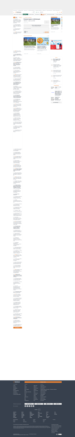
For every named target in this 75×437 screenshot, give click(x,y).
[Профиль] (61, 12)
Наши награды (53, 432)
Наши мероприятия (16, 390)
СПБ (16, 17)
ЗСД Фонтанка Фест (49, 10)
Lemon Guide (44, 10)
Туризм (35, 395)
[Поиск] (57, 12)
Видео (25, 390)
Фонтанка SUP (15, 10)
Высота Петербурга (43, 399)
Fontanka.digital (43, 394)
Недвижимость (27, 400)
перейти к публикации (28, 17)
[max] (25, 406)
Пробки (37, 12)
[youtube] (31, 406)
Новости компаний (28, 35)
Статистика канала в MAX (16, 394)
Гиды (25, 394)
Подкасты (35, 389)
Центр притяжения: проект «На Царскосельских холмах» (30, 47)
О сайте (14, 385)
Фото (34, 400)
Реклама (14, 389)
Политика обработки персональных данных (56, 425)
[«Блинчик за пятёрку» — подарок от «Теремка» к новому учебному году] (43, 41)
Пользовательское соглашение (54, 424)
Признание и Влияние (38, 10)
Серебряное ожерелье (31, 10)
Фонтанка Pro (42, 385)
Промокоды (56, 85)
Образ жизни (35, 385)
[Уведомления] (59, 12)
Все (14, 17)
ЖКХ (25, 399)
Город (25, 395)
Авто (25, 385)
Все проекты (42, 400)
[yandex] (33, 406)
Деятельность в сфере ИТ (54, 430)
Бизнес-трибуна (27, 389)
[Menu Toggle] (14, 12)
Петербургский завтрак (56, 10)
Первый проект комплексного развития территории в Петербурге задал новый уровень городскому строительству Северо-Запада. (29, 49)
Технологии (35, 394)
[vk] (29, 406)
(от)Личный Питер (20, 10)
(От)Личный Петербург (44, 390)
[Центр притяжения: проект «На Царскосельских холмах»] (30, 41)
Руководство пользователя (54, 431)
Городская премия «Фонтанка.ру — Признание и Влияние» (49, 389)
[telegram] (27, 406)
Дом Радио (42, 395)
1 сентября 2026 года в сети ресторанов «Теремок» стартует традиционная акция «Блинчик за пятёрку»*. (42, 50)
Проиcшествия (36, 390)
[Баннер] (25, 14)
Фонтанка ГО (26, 10)
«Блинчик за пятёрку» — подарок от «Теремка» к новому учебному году (42, 47)
